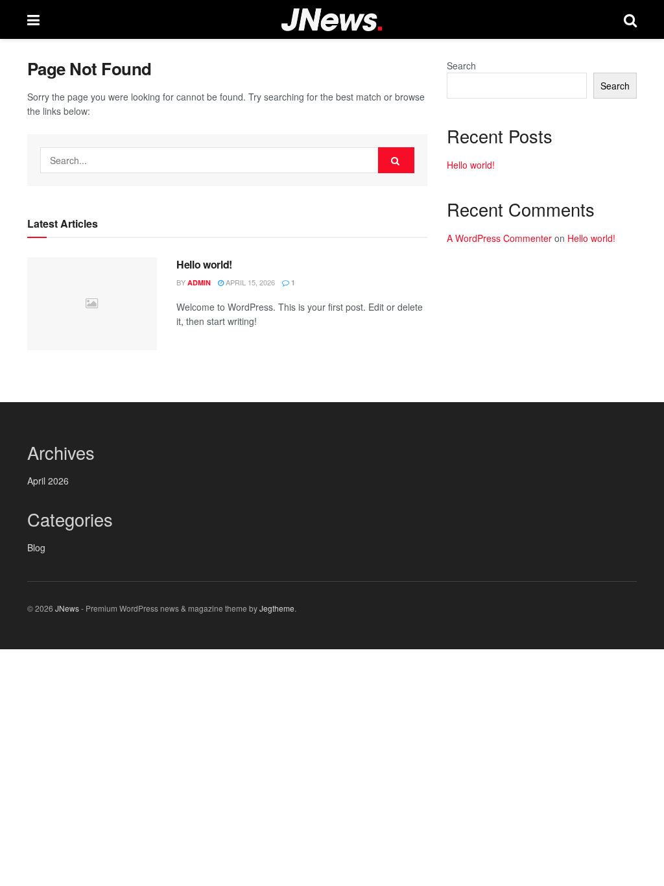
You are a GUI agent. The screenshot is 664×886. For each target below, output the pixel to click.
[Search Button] (396, 160)
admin (199, 282)
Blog (36, 547)
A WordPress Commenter (499, 238)
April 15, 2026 (249, 282)
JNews (67, 608)
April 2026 (48, 480)
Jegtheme (276, 608)
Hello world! (204, 264)
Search (461, 65)
